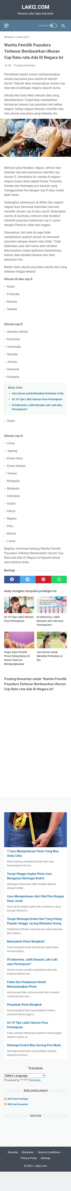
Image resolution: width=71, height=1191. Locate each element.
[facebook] (12, 579)
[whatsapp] (59, 579)
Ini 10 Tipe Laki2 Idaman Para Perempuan (37, 399)
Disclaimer (28, 1152)
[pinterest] (43, 579)
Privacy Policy (29, 1158)
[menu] (8, 25)
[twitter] (28, 579)
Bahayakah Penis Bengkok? (26, 941)
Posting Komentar (24, 65)
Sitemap (45, 1158)
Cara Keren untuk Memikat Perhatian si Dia (38, 393)
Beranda (13, 1152)
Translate (34, 1080)
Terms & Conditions (48, 1152)
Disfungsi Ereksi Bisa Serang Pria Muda (34, 1045)
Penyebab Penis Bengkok (24, 1004)
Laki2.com (35, 7)
